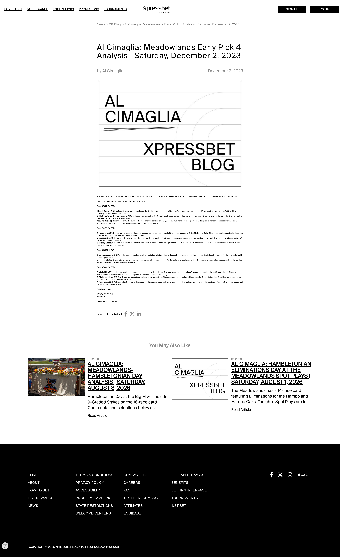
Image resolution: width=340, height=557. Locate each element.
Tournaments (115, 9)
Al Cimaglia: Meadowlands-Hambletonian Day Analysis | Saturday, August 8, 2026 (116, 375)
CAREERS (132, 482)
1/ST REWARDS (40, 498)
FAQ (127, 490)
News (101, 24)
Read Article (97, 415)
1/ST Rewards (37, 9)
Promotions (89, 9)
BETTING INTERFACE (189, 490)
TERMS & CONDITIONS (95, 475)
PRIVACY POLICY (90, 482)
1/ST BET (178, 505)
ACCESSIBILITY (88, 490)
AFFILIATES (133, 505)
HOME (33, 475)
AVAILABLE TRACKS (187, 475)
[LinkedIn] (139, 314)
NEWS (33, 505)
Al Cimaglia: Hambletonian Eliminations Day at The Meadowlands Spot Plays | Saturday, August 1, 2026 (271, 372)
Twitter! (114, 301)
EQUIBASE (132, 513)
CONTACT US (135, 475)
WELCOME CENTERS (93, 513)
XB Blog (115, 24)
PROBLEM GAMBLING (94, 498)
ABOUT (34, 482)
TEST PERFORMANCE (142, 498)
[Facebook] (126, 314)
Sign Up (292, 9)
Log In (324, 9)
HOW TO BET (38, 490)
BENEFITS (179, 482)
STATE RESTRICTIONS (94, 505)
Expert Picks (63, 9)
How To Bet (13, 9)
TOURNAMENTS (184, 498)
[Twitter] (132, 314)
